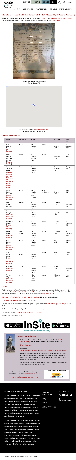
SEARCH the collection (26, 345)
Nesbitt (42, 15)
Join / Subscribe (49, 407)
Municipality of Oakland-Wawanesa (60, 15)
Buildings (35, 350)
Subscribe (36, 2)
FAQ (37, 377)
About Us (17, 9)
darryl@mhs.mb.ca (47, 294)
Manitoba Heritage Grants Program (57, 304)
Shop (53, 2)
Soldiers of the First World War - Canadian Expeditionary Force (21, 297)
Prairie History (41, 9)
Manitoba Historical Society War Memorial (25, 292)
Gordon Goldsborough (35, 312)
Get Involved (28, 9)
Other (65, 350)
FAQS (44, 399)
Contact (26, 2)
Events (61, 9)
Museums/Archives (25, 350)
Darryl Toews (22, 312)
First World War (55, 20)
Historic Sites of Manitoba (11, 15)
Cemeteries (51, 350)
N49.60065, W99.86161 (42, 129)
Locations (59, 350)
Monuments (42, 350)
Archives (68, 9)
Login (70, 2)
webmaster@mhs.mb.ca (32, 374)
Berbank (9, 172)
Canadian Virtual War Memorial (11, 300)
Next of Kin (9, 174)
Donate (46, 2)
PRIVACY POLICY (29, 456)
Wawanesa (9, 180)
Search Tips (15, 377)
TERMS (36, 456)
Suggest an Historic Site (27, 377)
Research (53, 9)
